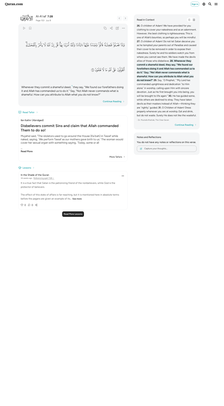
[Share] (111, 28)
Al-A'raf (41, 16)
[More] (123, 28)
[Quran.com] (14, 4)
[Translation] (194, 20)
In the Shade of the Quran (35, 174)
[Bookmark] (30, 28)
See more (77, 199)
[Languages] (204, 4)
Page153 (40, 20)
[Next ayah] (125, 18)
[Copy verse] (105, 28)
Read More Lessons (73, 214)
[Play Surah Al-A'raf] (24, 28)
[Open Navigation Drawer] (216, 4)
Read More (27, 151)
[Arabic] (189, 20)
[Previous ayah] (119, 18)
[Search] (210, 4)
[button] (122, 45)
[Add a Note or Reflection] (117, 28)
